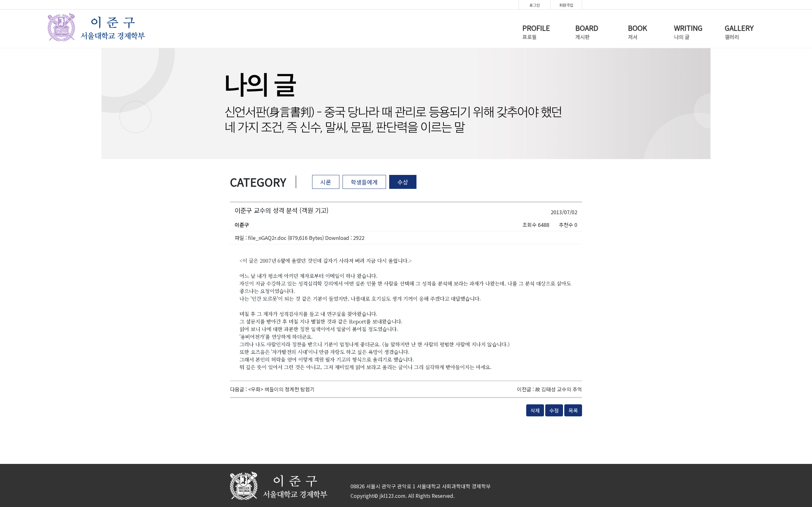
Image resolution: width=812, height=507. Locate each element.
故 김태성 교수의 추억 (558, 389)
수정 (554, 410)
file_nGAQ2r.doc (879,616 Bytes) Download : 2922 (306, 237)
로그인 (534, 5)
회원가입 (566, 5)
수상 (402, 182)
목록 (573, 410)
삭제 (535, 410)
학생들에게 (364, 182)
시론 (325, 182)
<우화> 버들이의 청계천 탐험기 (281, 389)
